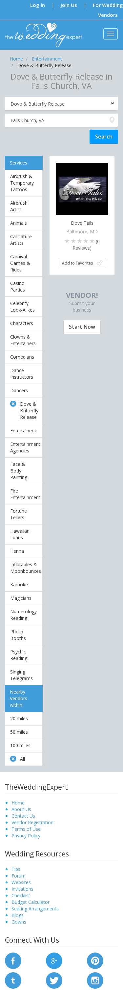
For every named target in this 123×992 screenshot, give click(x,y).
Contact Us (23, 816)
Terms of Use (26, 829)
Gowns (18, 922)
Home (18, 803)
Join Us (69, 5)
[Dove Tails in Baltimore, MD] (82, 188)
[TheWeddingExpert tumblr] (13, 980)
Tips (15, 869)
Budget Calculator (30, 902)
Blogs (17, 915)
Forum (18, 876)
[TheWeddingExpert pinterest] (95, 960)
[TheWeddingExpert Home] (40, 31)
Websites (21, 882)
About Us (21, 809)
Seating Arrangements (35, 908)
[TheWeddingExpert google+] (54, 960)
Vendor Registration (32, 822)
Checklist (20, 895)
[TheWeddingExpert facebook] (13, 960)
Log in (37, 5)
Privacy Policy (25, 835)
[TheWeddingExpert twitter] (54, 980)
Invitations (22, 889)
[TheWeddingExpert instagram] (95, 980)
